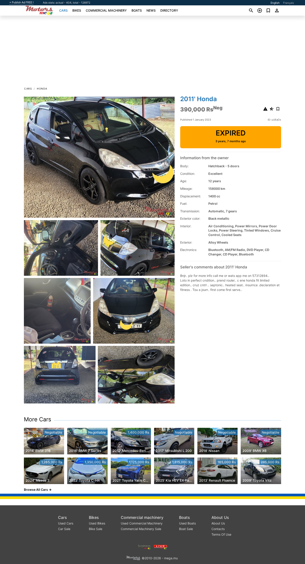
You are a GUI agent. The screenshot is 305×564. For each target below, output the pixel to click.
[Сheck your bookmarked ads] (268, 10)
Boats (137, 10)
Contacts (218, 529)
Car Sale (64, 529)
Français (288, 2)
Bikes (76, 10)
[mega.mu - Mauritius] (133, 558)
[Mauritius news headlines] (160, 546)
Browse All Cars (36, 489)
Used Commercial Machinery (142, 523)
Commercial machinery (106, 10)
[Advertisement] (152, 52)
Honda (42, 88)
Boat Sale (186, 529)
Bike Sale (95, 529)
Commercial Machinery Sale (141, 529)
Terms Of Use (221, 534)
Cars (63, 10)
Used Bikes (97, 523)
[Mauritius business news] (144, 546)
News (151, 10)
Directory (169, 10)
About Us (220, 517)
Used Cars (65, 523)
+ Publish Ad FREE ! (21, 2)
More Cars (37, 419)
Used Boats (187, 523)
